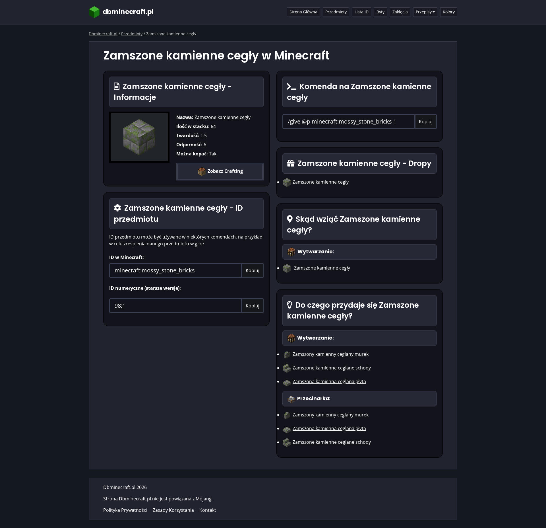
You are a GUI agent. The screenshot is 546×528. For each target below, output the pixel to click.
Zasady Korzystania (173, 510)
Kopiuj (252, 270)
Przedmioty (336, 12)
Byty (380, 12)
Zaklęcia (400, 12)
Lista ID (362, 12)
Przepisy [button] (424, 12)
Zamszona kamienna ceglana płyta (329, 381)
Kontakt (207, 510)
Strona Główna (303, 12)
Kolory (449, 12)
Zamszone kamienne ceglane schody (332, 368)
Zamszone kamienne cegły (321, 182)
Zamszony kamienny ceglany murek (331, 354)
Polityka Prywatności (125, 510)
